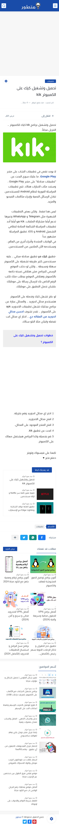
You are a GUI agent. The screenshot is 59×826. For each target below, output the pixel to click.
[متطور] (31, 6)
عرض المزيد (10, 549)
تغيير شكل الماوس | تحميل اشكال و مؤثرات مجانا (21, 679)
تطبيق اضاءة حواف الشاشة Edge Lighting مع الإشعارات (21, 508)
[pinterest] (34, 822)
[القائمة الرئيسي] (55, 5)
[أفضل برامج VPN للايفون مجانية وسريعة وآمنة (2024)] (43, 598)
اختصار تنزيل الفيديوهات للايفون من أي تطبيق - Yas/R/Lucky (21, 748)
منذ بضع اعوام (27, 476)
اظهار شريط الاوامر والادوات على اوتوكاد (22, 802)
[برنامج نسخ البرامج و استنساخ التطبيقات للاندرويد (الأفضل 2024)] (16, 632)
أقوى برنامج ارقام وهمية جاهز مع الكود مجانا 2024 (16, 579)
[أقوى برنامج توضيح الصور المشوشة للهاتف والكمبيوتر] (43, 564)
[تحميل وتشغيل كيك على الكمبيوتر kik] (45, 480)
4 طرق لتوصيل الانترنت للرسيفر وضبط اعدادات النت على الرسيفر (20, 706)
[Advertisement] (29, 44)
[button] (42, 537)
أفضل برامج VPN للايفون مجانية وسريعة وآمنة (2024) (44, 615)
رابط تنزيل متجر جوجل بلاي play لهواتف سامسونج (23, 734)
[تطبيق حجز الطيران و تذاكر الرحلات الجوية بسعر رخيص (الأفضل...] (43, 632)
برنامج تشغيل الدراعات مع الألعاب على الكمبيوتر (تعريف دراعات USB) (22, 693)
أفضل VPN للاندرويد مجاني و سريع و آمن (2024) (18, 615)
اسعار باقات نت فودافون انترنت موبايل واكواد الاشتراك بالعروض (22, 761)
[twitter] (25, 822)
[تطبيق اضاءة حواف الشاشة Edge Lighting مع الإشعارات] (45, 508)
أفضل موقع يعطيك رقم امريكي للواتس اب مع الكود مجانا (23, 789)
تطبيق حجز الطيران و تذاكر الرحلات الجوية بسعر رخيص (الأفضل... (43, 650)
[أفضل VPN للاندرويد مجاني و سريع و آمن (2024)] (16, 598)
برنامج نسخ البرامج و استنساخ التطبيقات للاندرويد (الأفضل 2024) (16, 650)
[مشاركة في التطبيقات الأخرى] (15, 537)
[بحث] (4, 5)
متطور (18, 817)
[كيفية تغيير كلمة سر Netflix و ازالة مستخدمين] (45, 494)
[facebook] (30, 822)
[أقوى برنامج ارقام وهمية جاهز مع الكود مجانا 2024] (16, 564)
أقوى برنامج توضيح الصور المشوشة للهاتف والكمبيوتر (43, 581)
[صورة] (47, 679)
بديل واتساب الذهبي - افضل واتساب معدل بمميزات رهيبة (20, 720)
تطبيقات (50, 81)
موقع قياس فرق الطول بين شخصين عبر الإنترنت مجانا (20, 775)
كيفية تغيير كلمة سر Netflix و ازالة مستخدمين (21, 494)
